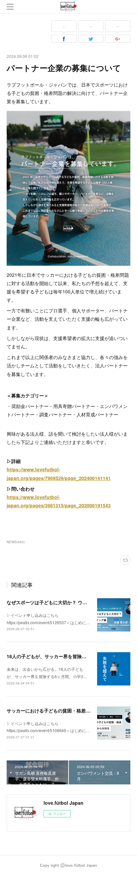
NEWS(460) (16, 542)
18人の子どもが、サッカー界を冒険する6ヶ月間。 (59, 656)
